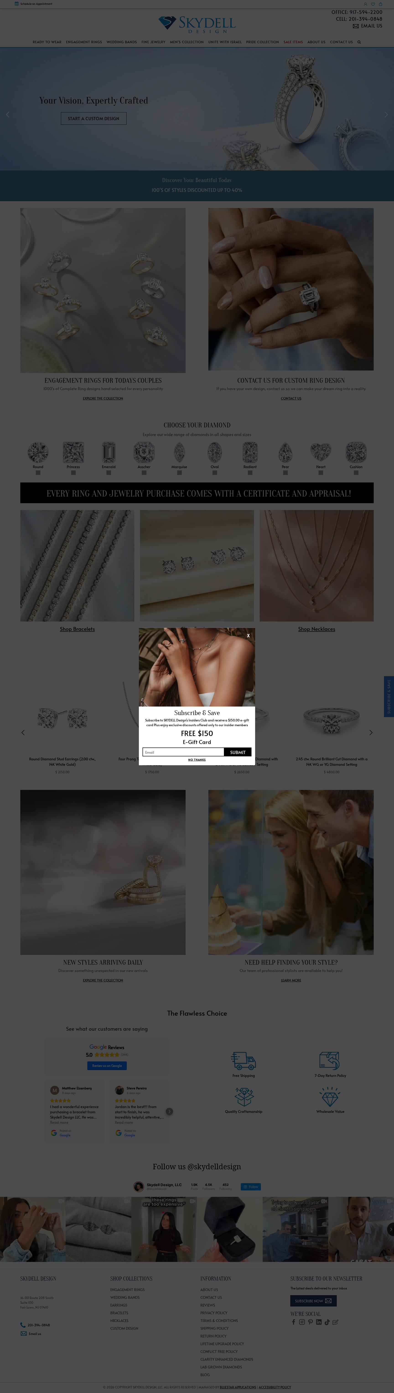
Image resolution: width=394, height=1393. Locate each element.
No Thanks (197, 759)
